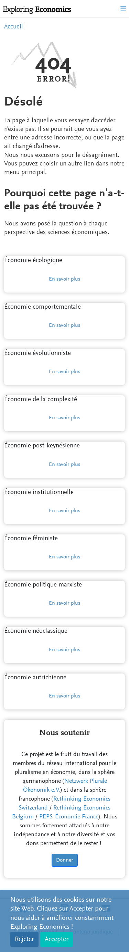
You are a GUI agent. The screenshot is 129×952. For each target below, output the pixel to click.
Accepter (56, 939)
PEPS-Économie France (68, 817)
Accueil (13, 27)
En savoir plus (64, 279)
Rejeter (24, 939)
